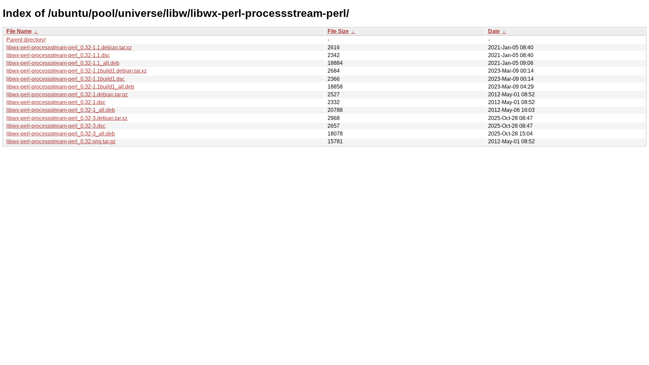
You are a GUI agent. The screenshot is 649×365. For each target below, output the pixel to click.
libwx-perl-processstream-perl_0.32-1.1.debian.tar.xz (69, 47)
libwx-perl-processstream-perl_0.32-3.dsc (55, 126)
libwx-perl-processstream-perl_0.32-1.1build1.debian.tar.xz (76, 71)
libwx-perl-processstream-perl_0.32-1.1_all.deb (62, 63)
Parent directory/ (26, 40)
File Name (19, 31)
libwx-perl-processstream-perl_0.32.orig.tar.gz (61, 141)
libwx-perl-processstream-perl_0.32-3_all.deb (60, 134)
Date (494, 31)
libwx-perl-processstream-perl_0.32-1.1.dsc (58, 55)
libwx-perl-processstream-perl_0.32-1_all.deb (60, 110)
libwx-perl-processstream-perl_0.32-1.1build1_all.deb (70, 87)
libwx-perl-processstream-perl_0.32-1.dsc (55, 102)
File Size (338, 31)
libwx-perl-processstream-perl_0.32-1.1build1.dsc (65, 79)
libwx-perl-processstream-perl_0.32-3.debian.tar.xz (66, 118)
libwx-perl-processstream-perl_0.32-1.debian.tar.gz (67, 94)
